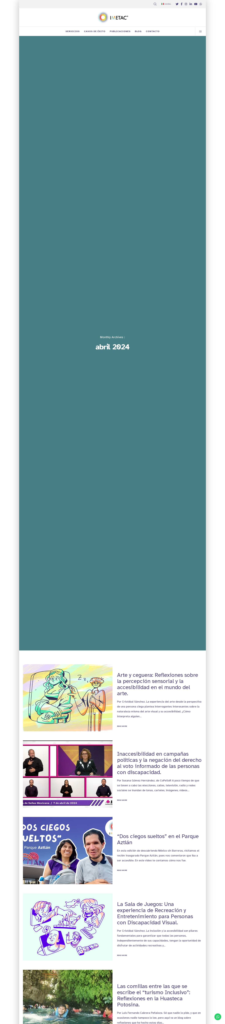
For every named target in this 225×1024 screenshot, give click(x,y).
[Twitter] (177, 4)
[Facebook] (181, 4)
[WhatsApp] (201, 4)
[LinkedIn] (190, 4)
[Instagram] (186, 4)
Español (168, 4)
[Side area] (198, 31)
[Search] (155, 4)
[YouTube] (195, 4)
